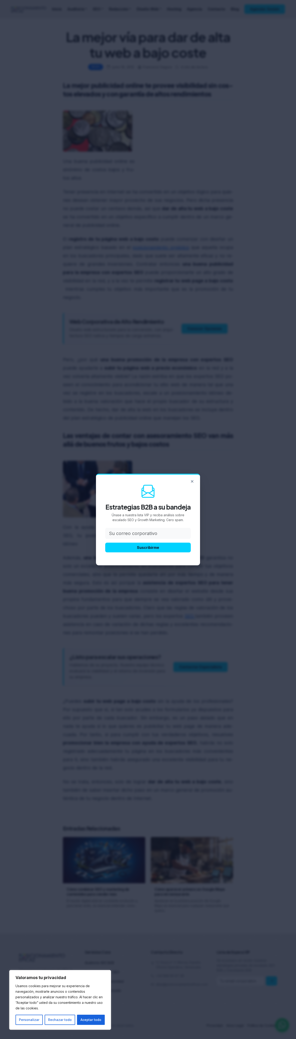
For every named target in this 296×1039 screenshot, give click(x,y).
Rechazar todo (60, 1020)
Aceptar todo (90, 1020)
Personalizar (29, 1020)
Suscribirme (148, 547)
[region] (60, 1000)
